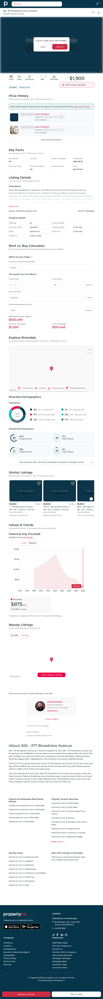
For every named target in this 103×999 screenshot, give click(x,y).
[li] (62, 935)
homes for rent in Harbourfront (66, 829)
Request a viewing (26, 994)
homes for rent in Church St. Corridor (69, 833)
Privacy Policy (10, 958)
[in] (66, 935)
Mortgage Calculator (61, 958)
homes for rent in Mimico (63, 818)
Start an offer (76, 994)
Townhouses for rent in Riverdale (24, 817)
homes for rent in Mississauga (22, 869)
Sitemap (7, 964)
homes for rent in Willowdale (65, 803)
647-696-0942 (52, 711)
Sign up (59, 47)
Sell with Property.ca (61, 946)
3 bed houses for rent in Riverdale (24, 813)
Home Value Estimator (62, 955)
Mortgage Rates (59, 961)
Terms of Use (9, 961)
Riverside (13, 759)
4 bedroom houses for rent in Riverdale (27, 805)
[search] (37, 3)
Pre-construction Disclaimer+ (51, 980)
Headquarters (10, 949)
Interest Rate (14, 279)
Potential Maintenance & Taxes (20, 304)
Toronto (21, 13)
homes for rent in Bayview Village (67, 837)
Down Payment (15, 292)
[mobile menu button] (99, 4)
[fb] (58, 935)
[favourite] (93, 12)
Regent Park (24, 759)
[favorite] (38, 484)
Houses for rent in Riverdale (21, 821)
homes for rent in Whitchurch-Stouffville (27, 873)
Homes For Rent (59, 968)
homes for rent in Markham (21, 865)
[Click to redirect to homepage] (6, 4)
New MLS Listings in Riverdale (67, 853)
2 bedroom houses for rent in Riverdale (26, 809)
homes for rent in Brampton (22, 881)
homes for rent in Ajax (19, 885)
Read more (14, 206)
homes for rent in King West (65, 807)
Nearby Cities (16, 853)
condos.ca (8, 943)
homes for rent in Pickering (21, 877)
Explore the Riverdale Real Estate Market (26, 800)
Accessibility (9, 955)
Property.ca (9, 920)
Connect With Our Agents (64, 952)
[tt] (54, 935)
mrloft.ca (8, 946)
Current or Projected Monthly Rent (22, 262)
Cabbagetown (36, 759)
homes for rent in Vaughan (21, 861)
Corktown (52, 759)
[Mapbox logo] (15, 390)
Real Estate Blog (59, 943)
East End (14, 13)
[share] (98, 12)
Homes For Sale (59, 964)
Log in (43, 47)
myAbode (22, 920)
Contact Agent (51, 719)
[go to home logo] (15, 914)
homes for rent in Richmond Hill (23, 857)
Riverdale (6, 13)
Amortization (57, 279)
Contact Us (57, 949)
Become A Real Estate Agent (17, 952)
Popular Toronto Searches (65, 799)
